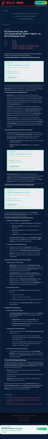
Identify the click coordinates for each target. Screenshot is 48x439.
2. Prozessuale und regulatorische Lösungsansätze (25, 16)
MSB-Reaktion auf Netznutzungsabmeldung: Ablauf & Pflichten (24, 397)
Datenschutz (27, 417)
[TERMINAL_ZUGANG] (12, 77)
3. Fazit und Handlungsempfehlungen (25, 18)
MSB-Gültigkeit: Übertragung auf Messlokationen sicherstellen (24, 404)
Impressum (20, 417)
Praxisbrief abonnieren (41, 428)
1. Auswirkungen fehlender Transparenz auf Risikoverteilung (24, 13)
